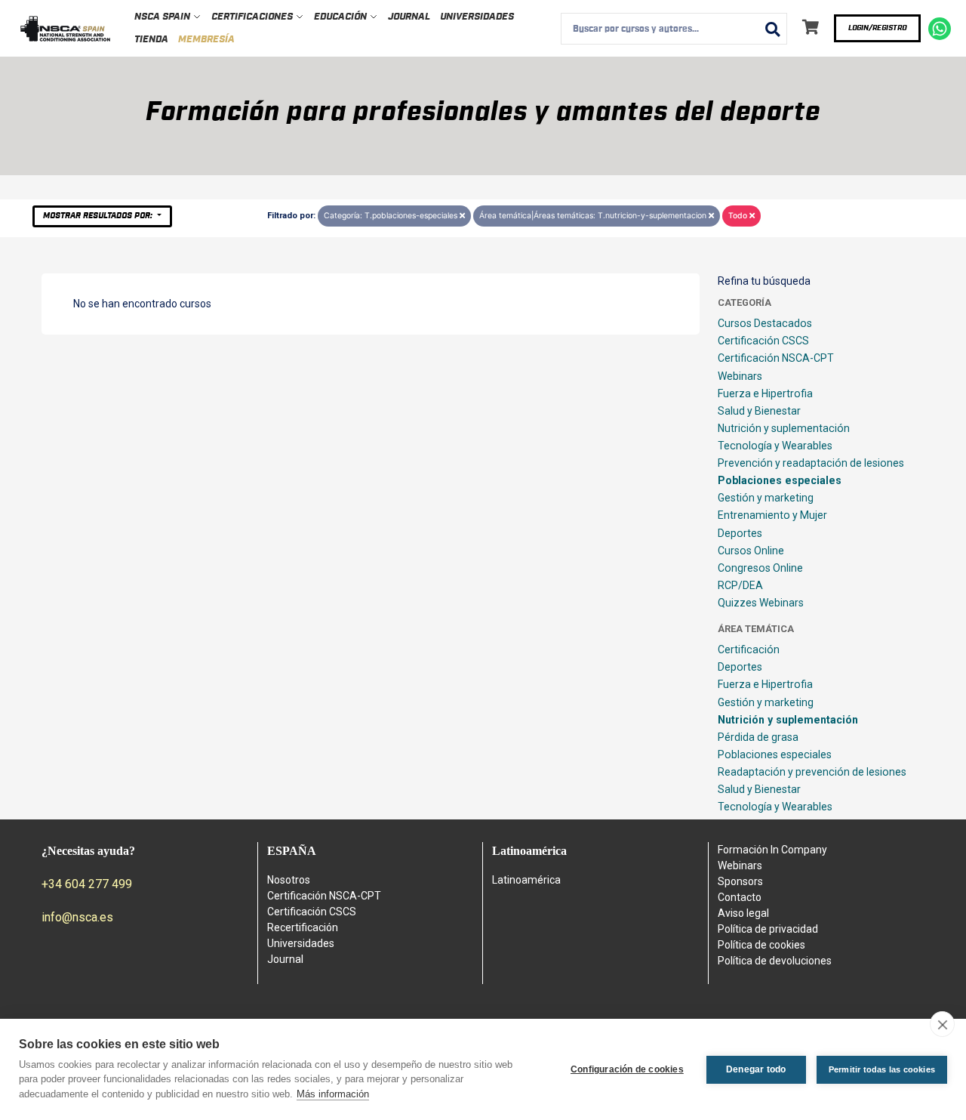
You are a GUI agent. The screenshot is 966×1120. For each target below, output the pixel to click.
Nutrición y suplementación (784, 428)
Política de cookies (761, 945)
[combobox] (674, 29)
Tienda (151, 40)
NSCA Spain (163, 17)
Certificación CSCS (763, 341)
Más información (333, 1094)
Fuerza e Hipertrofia (765, 393)
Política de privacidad (768, 929)
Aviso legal (743, 913)
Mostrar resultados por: (99, 215)
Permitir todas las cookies (882, 1069)
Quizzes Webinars (761, 603)
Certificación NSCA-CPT (776, 358)
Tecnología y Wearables (775, 446)
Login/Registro (877, 28)
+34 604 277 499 (87, 884)
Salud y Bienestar (759, 411)
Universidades (477, 17)
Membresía (206, 40)
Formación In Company (772, 850)
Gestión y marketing (766, 498)
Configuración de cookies (627, 1069)
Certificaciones (253, 17)
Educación (341, 17)
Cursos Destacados (765, 323)
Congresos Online (760, 568)
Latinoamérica (526, 880)
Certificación (749, 649)
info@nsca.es (77, 917)
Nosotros (288, 880)
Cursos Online (751, 551)
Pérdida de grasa (758, 737)
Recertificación (302, 927)
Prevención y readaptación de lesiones (811, 463)
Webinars (740, 376)
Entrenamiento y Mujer (772, 515)
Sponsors (740, 881)
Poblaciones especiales (779, 480)
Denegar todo (756, 1069)
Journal (409, 17)
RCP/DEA (740, 585)
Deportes (740, 533)
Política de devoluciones (775, 961)
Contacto (739, 897)
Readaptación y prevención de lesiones (812, 772)
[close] (942, 1024)
